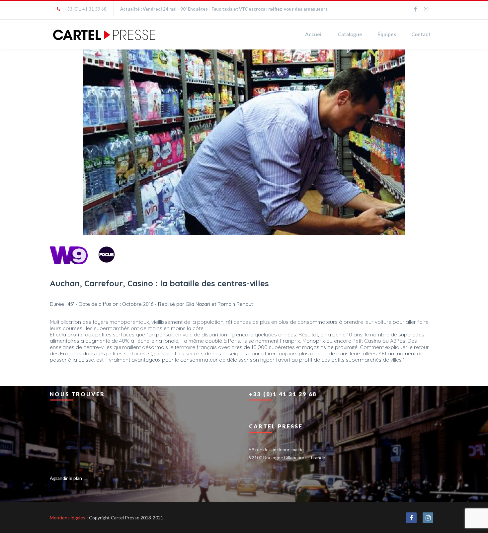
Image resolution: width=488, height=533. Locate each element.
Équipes (386, 34)
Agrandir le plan (66, 478)
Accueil (314, 34)
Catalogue (350, 34)
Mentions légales (67, 517)
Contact (421, 34)
